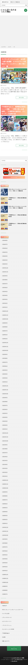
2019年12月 (5, 527)
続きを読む (21, 97)
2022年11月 (5, 389)
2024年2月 (4, 338)
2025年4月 (4, 295)
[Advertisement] (14, 30)
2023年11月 (5, 346)
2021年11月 (5, 437)
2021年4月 (4, 464)
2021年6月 (4, 456)
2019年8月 (4, 543)
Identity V (4, 605)
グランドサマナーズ (6, 617)
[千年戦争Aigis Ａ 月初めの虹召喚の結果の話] (4, 200)
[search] (26, 5)
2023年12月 (5, 342)
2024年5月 (4, 334)
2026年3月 (4, 260)
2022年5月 (4, 413)
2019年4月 (4, 558)
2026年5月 (4, 252)
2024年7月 (4, 330)
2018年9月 (4, 586)
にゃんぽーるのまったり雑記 (9, 10)
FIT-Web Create (19, 659)
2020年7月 (4, 499)
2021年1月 (4, 476)
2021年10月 (5, 441)
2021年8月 (4, 448)
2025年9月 (4, 275)
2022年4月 (4, 417)
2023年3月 (4, 378)
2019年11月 (5, 531)
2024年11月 (5, 315)
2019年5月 (4, 554)
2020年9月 (4, 492)
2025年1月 (4, 307)
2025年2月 (4, 303)
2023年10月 (5, 350)
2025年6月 (4, 287)
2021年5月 (4, 460)
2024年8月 (4, 326)
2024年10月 (5, 319)
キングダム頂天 (5, 613)
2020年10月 (5, 488)
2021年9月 (4, 444)
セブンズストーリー (6, 621)
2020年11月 (5, 484)
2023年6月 (4, 366)
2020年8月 (4, 496)
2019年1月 (4, 570)
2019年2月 (4, 566)
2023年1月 (4, 382)
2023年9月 (4, 354)
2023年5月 (4, 370)
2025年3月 (4, 299)
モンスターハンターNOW (8, 629)
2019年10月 (5, 535)
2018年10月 (5, 582)
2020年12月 (5, 480)
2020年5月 (4, 507)
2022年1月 (4, 429)
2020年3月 (4, 515)
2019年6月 (4, 551)
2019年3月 (4, 562)
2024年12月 (5, 311)
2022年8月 (4, 401)
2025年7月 (4, 283)
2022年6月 (4, 409)
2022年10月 (5, 393)
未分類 (3, 637)
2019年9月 (4, 539)
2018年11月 (5, 578)
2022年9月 (4, 397)
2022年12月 (5, 385)
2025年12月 (5, 268)
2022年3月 (4, 421)
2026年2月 (4, 264)
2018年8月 (4, 590)
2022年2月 (4, 425)
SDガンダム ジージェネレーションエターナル (12, 609)
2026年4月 (4, 256)
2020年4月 (4, 511)
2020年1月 (4, 523)
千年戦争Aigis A (22, 117)
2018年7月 (4, 594)
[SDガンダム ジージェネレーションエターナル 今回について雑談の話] (4, 192)
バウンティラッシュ (21, 69)
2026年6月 (4, 248)
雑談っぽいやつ (5, 641)
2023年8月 (4, 358)
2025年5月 (4, 291)
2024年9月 (4, 323)
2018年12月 (5, 574)
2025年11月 (5, 271)
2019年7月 (4, 547)
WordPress (14, 661)
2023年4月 (4, 374)
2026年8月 (4, 240)
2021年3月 (4, 468)
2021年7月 (4, 452)
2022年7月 (4, 405)
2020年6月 (4, 503)
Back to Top (14, 648)
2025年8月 (4, 279)
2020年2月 (4, 519)
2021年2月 (4, 472)
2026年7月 (4, 244)
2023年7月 (4, 362)
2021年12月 (5, 433)
